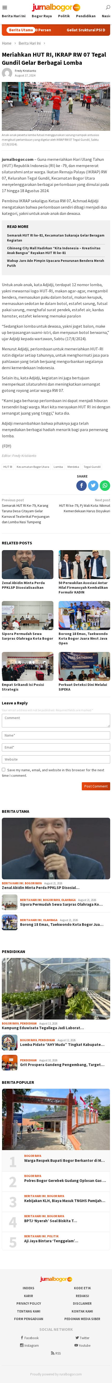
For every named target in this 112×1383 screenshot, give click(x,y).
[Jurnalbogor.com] (56, 7)
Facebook (31, 1338)
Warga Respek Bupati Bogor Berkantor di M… (64, 1160)
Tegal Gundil (92, 467)
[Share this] (81, 485)
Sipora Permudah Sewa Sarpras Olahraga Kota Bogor (27, 636)
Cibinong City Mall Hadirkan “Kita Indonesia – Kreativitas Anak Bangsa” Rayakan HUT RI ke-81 (54, 250)
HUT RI (7, 467)
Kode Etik (82, 1288)
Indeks (28, 1288)
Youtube (84, 1345)
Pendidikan (28, 1023)
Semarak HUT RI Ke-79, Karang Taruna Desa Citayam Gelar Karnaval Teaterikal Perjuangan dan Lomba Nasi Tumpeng (25, 511)
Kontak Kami (82, 1311)
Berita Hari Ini (12, 883)
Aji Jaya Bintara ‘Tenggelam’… (51, 1241)
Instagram (31, 1345)
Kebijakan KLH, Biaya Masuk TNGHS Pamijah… (64, 1200)
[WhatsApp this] (105, 485)
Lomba (58, 467)
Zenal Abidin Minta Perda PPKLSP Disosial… (40, 887)
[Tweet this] (93, 485)
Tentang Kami (28, 1311)
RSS (58, 1353)
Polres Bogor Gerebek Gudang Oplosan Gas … (65, 1180)
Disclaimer (82, 1303)
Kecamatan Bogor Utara (33, 467)
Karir (28, 1296)
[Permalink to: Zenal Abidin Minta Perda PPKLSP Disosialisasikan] (56, 848)
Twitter (84, 1338)
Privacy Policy (28, 1303)
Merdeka (73, 467)
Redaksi (82, 1296)
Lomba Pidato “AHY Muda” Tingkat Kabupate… (62, 1044)
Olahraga (68, 900)
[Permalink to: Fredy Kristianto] (7, 72)
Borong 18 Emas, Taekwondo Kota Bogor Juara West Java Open (83, 638)
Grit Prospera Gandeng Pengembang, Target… (62, 1064)
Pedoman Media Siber (82, 1319)
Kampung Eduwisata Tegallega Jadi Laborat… (43, 1028)
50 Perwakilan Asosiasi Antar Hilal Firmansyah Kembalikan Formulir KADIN (83, 587)
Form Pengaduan (28, 1319)
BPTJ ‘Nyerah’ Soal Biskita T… (50, 1221)
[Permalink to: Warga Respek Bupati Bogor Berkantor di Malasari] (56, 1119)
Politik (53, 1236)
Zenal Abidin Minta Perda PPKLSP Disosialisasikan (23, 585)
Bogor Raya (33, 883)
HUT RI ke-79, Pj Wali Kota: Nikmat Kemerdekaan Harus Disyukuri (84, 505)
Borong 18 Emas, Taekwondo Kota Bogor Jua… (61, 924)
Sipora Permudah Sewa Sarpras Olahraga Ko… (61, 904)
